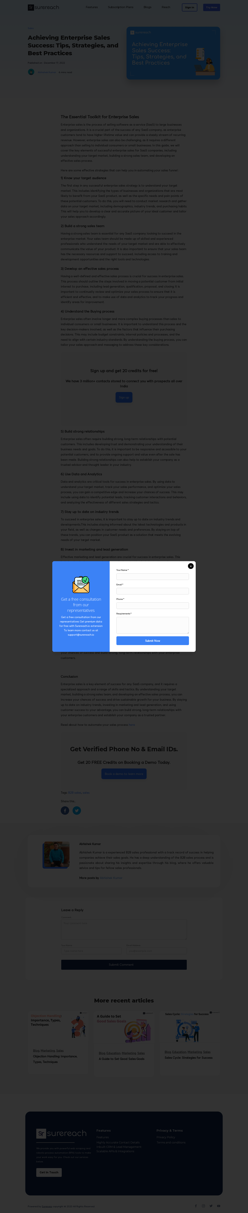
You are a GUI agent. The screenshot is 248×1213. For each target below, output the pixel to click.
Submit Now (152, 640)
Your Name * (122, 570)
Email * (119, 584)
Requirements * (123, 613)
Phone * (120, 599)
